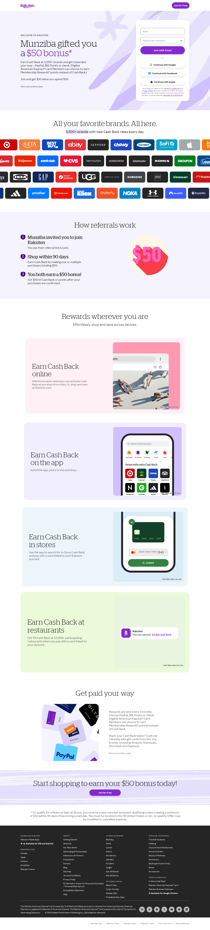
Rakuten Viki (96, 923)
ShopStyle (25, 865)
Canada (24, 853)
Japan (23, 857)
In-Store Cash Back (157, 881)
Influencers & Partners (73, 855)
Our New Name (70, 847)
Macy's (109, 851)
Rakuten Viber (112, 923)
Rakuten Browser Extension (161, 889)
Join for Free (180, 5)
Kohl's (108, 843)
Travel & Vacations (157, 839)
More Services (165, 923)
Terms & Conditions (71, 875)
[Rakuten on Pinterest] (179, 909)
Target (109, 867)
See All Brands (112, 871)
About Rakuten (182, 923)
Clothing (152, 843)
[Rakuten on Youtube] (172, 909)
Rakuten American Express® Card (163, 885)
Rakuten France (28, 869)
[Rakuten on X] (164, 909)
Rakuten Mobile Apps (30, 839)
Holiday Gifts (111, 893)
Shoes (151, 867)
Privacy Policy (69, 879)
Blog (65, 867)
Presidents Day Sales (115, 897)
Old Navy (110, 859)
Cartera (24, 861)
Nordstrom (111, 855)
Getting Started (70, 839)
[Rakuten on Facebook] (157, 909)
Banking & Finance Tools (159, 863)
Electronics (154, 859)
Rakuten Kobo (130, 923)
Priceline (110, 863)
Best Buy (110, 839)
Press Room (68, 859)
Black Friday (111, 885)
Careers (66, 863)
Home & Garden (156, 851)
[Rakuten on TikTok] (149, 909)
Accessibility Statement (73, 890)
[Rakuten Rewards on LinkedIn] (186, 909)
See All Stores (112, 875)
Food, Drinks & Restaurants (161, 847)
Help (65, 894)
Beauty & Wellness (157, 855)
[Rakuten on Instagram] (142, 909)
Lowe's (109, 847)
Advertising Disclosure (30, 912)
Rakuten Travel (147, 923)
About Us (67, 843)
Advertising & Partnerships (75, 851)
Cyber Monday (112, 889)
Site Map (67, 871)
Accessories (154, 871)
